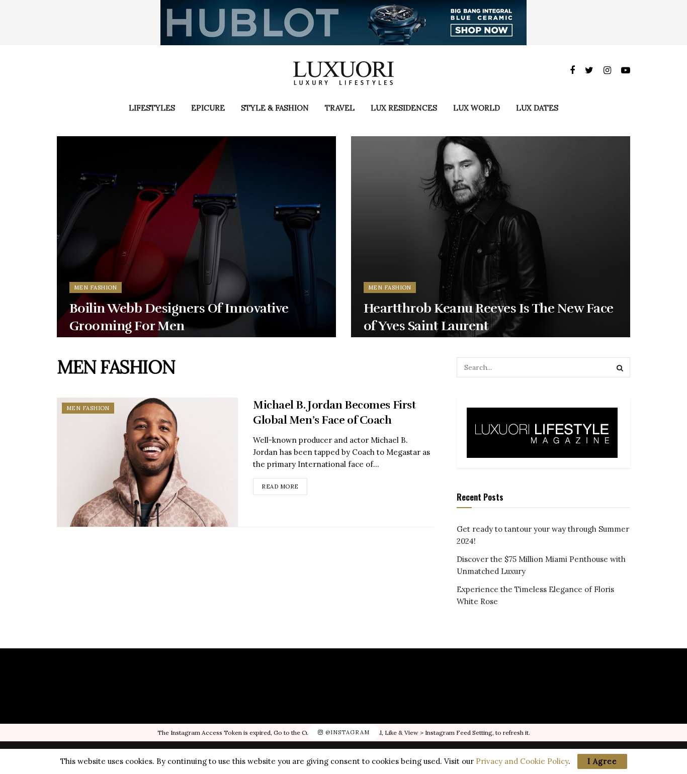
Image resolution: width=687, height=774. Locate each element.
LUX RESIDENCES (404, 108)
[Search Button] (620, 367)
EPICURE (208, 108)
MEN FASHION (95, 287)
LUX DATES (537, 108)
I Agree (602, 761)
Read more (280, 486)
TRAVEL (340, 108)
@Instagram (346, 732)
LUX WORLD (476, 108)
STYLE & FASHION (275, 108)
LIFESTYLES (152, 108)
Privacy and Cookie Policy (522, 761)
